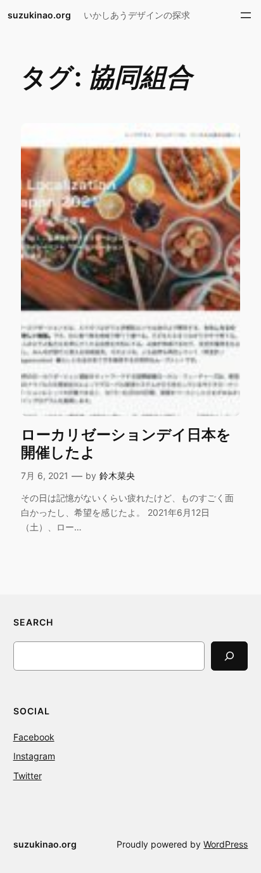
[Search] (229, 655)
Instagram (34, 756)
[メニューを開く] (245, 15)
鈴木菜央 (117, 475)
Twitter (27, 775)
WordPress (225, 844)
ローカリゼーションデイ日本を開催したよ (126, 443)
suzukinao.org (39, 15)
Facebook (33, 737)
